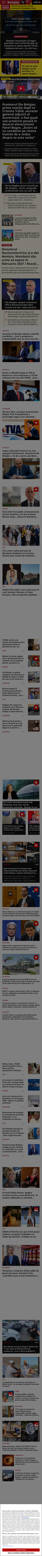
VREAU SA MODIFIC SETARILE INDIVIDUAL (21, 1553)
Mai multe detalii (25, 1517)
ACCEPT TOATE (21, 1550)
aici (11, 1526)
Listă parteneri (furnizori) (7, 1546)
